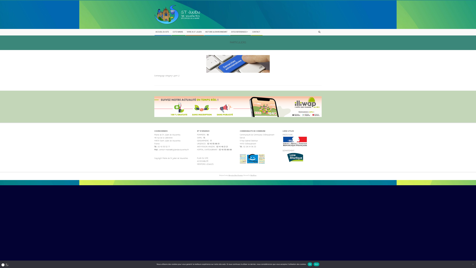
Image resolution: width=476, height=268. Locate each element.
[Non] (473, 264)
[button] (5, 265)
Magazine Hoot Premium (235, 175)
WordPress (253, 175)
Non (316, 264)
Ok (310, 264)
